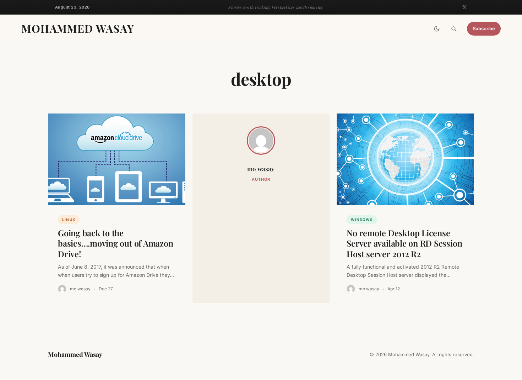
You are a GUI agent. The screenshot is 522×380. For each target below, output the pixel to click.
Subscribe (484, 29)
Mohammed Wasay (77, 28)
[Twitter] (464, 7)
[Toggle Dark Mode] (436, 28)
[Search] (453, 28)
